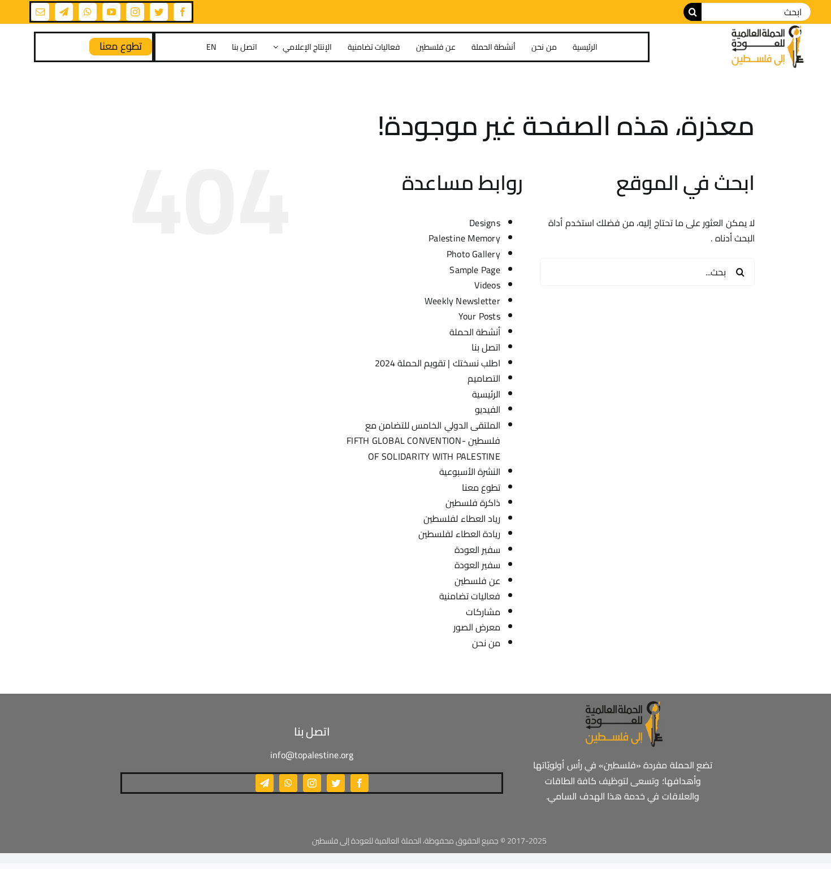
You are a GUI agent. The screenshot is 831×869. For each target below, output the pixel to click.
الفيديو (487, 409)
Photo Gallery (473, 253)
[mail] (40, 12)
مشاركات (483, 611)
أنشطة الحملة (474, 331)
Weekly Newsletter (462, 300)
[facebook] (183, 12)
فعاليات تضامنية (469, 595)
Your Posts (479, 316)
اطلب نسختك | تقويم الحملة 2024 (437, 362)
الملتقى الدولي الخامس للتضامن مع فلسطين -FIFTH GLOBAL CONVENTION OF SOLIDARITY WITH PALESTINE (423, 441)
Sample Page (474, 269)
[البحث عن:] (756, 10)
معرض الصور (476, 627)
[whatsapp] (88, 12)
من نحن (486, 642)
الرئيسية (486, 394)
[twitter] (159, 12)
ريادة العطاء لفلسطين (459, 533)
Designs (484, 222)
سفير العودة (477, 549)
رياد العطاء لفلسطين (461, 518)
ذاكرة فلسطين (472, 502)
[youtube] (111, 12)
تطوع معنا (481, 487)
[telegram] (64, 12)
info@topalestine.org (312, 754)
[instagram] (135, 12)
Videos (487, 284)
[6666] (766, 47)
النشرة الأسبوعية (469, 471)
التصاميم (484, 378)
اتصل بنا (485, 347)
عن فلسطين (477, 580)
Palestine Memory (464, 238)
